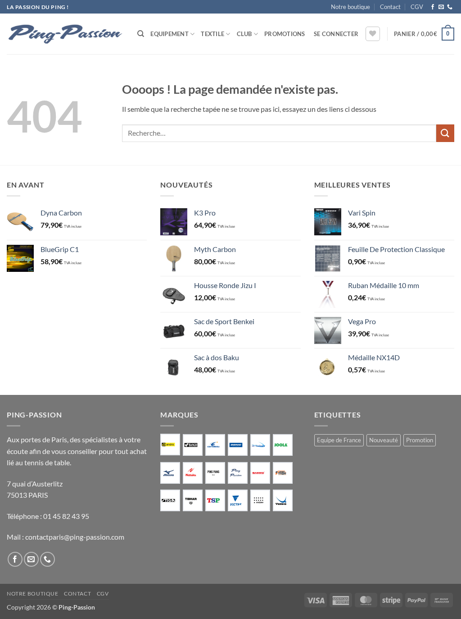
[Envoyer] (445, 133)
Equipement (169, 33)
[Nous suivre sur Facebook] (432, 7)
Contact (390, 6)
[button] (336, 34)
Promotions (284, 33)
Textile (212, 33)
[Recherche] (140, 33)
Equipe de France (339, 440)
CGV (417, 6)
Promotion (419, 440)
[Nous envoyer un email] (441, 7)
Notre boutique (350, 6)
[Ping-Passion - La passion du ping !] (65, 34)
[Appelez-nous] (449, 7)
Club (244, 33)
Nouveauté (383, 440)
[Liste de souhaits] (373, 34)
